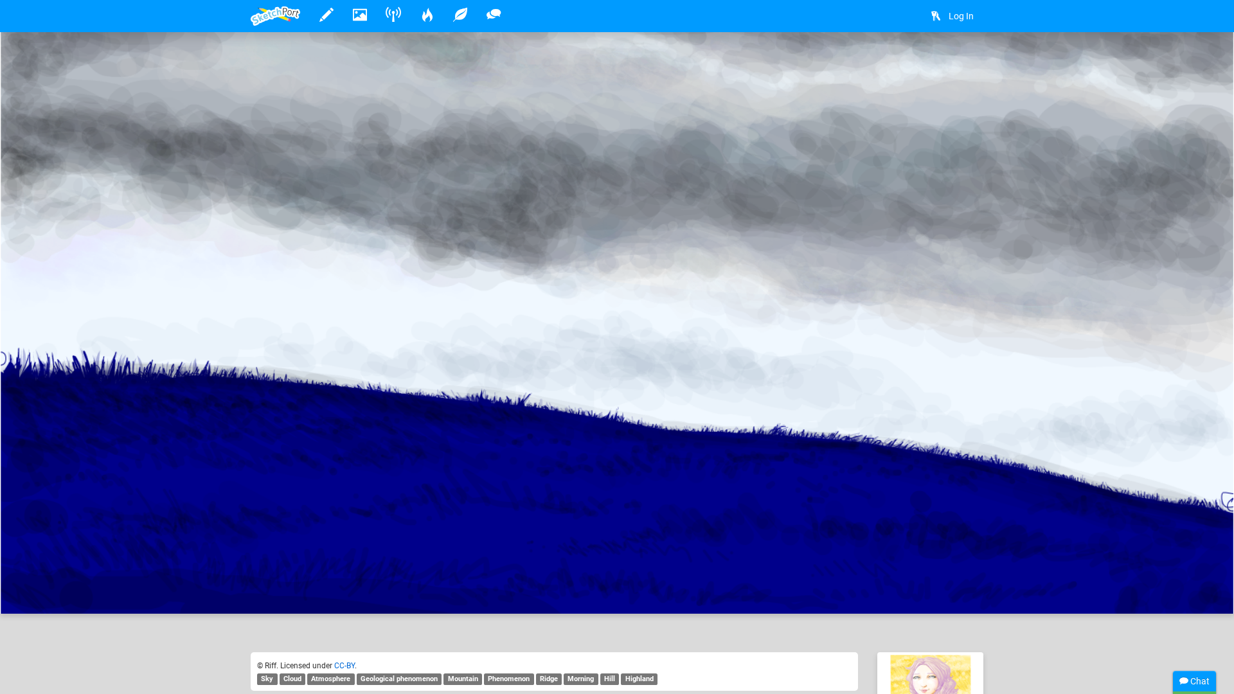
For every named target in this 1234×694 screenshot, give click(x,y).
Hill (609, 679)
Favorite (354, 590)
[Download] (967, 62)
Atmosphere (330, 679)
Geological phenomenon (399, 679)
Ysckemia (462, 564)
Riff (298, 564)
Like (276, 590)
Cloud (292, 679)
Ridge (549, 679)
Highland (639, 679)
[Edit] (933, 62)
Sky (267, 679)
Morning (581, 679)
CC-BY (344, 665)
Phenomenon (509, 679)
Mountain (463, 679)
